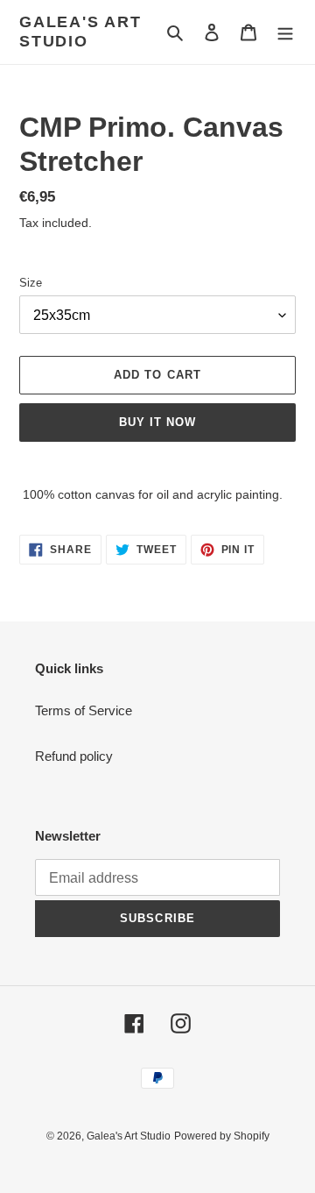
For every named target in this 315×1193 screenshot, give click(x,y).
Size (30, 282)
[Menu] (285, 32)
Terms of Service (83, 710)
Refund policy (74, 756)
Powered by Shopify (222, 1136)
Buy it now (157, 422)
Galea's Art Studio (80, 31)
